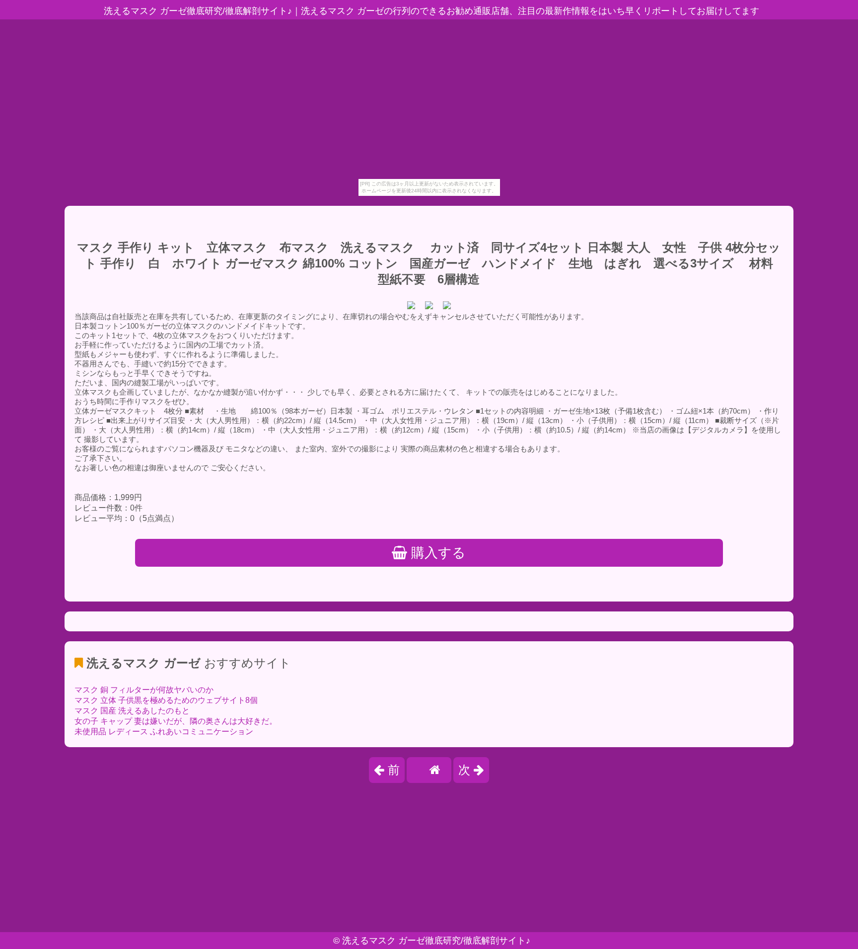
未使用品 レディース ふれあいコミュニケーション (163, 731)
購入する (436, 552)
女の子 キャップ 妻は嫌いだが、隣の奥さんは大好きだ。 (175, 721)
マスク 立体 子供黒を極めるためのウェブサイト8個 (166, 700)
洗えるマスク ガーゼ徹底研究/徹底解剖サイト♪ (436, 941)
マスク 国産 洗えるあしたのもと (132, 710)
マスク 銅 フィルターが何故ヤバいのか (144, 690)
